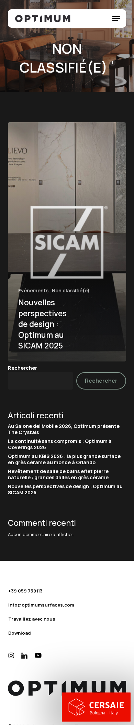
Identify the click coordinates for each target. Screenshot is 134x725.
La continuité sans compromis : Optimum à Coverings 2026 (60, 444)
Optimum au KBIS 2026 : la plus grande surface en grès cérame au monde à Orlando (64, 459)
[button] (116, 18)
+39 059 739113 (25, 591)
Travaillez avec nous (31, 619)
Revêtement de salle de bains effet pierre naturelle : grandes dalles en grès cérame (58, 474)
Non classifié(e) (71, 291)
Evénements (33, 291)
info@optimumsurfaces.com (41, 605)
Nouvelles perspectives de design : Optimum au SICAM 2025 (65, 489)
